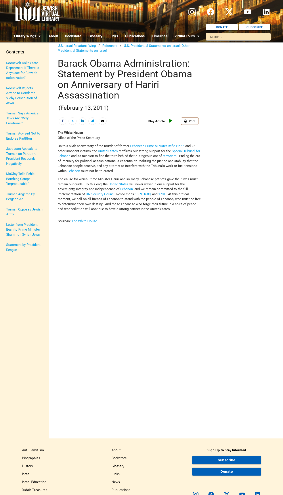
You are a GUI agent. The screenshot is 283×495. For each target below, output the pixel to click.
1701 (161, 194)
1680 (147, 194)
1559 (138, 194)
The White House (84, 221)
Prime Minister (156, 146)
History (27, 466)
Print (192, 121)
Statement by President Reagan (23, 247)
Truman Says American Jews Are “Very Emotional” (23, 118)
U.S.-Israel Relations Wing (77, 46)
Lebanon (73, 171)
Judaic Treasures (34, 489)
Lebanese (137, 146)
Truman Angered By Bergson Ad (20, 196)
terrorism (169, 156)
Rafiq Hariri (176, 146)
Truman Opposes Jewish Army (24, 211)
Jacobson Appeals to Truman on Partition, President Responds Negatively (22, 156)
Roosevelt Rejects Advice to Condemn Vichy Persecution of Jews (21, 95)
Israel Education (34, 482)
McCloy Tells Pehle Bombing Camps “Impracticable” (20, 179)
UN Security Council (100, 194)
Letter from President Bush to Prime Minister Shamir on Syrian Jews (23, 230)
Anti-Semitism (33, 450)
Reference (109, 46)
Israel (26, 474)
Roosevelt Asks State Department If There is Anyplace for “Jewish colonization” (22, 70)
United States (108, 151)
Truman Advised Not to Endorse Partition (23, 135)
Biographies (31, 458)
